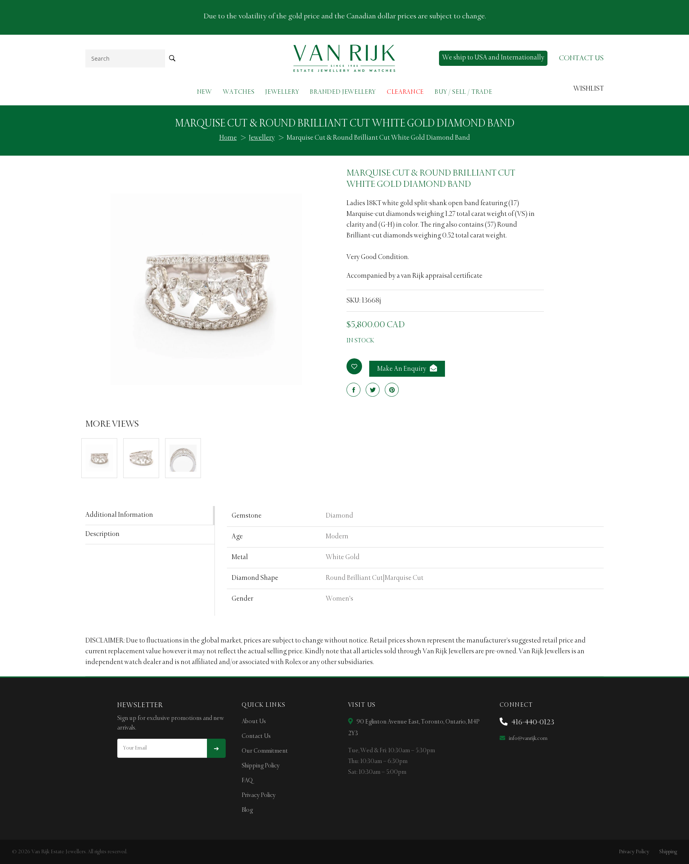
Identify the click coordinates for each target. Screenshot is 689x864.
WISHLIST (588, 89)
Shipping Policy (261, 766)
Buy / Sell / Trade (463, 92)
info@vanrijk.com (527, 738)
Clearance (405, 92)
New (204, 92)
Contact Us (256, 736)
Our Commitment (265, 751)
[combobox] (125, 58)
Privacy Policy (259, 795)
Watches (239, 92)
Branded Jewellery (343, 92)
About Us (254, 721)
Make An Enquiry (402, 369)
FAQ (247, 780)
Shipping (668, 852)
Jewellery (282, 92)
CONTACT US (581, 58)
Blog (247, 810)
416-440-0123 (532, 722)
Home (228, 138)
